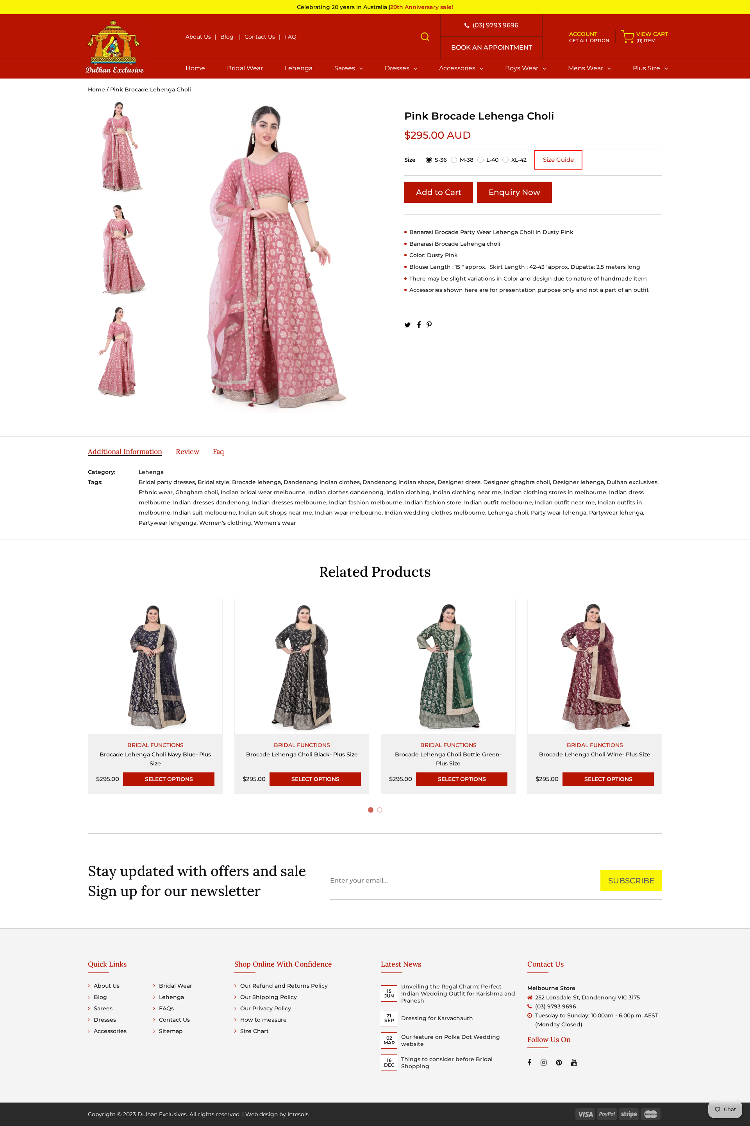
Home (195, 68)
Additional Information (125, 451)
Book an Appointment (491, 47)
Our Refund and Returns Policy (284, 985)
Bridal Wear (245, 68)
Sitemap (171, 1031)
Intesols (298, 1114)
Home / (99, 89)
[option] (119, 151)
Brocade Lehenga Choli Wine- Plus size (594, 754)
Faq (218, 451)
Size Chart (254, 1031)
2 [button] (381, 811)
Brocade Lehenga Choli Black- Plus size (302, 754)
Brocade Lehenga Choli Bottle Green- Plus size (448, 759)
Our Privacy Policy (265, 1008)
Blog (227, 36)
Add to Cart (438, 192)
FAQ (290, 36)
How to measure (263, 1019)
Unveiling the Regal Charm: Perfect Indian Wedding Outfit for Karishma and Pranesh (458, 993)
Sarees (344, 68)
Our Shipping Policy (268, 997)
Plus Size (646, 68)
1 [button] (372, 811)
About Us (198, 36)
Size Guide (558, 159)
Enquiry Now (514, 192)
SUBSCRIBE (631, 880)
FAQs (166, 1008)
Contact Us (260, 36)
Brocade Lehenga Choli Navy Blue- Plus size (155, 759)
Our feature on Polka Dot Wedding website (450, 1040)
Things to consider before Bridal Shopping (447, 1063)
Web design (261, 1114)
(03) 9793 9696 (495, 25)
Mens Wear (585, 68)
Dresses (397, 68)
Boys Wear (521, 68)
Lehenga (298, 68)
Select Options (169, 779)
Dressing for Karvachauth (437, 1018)
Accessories (457, 68)
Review (187, 451)
